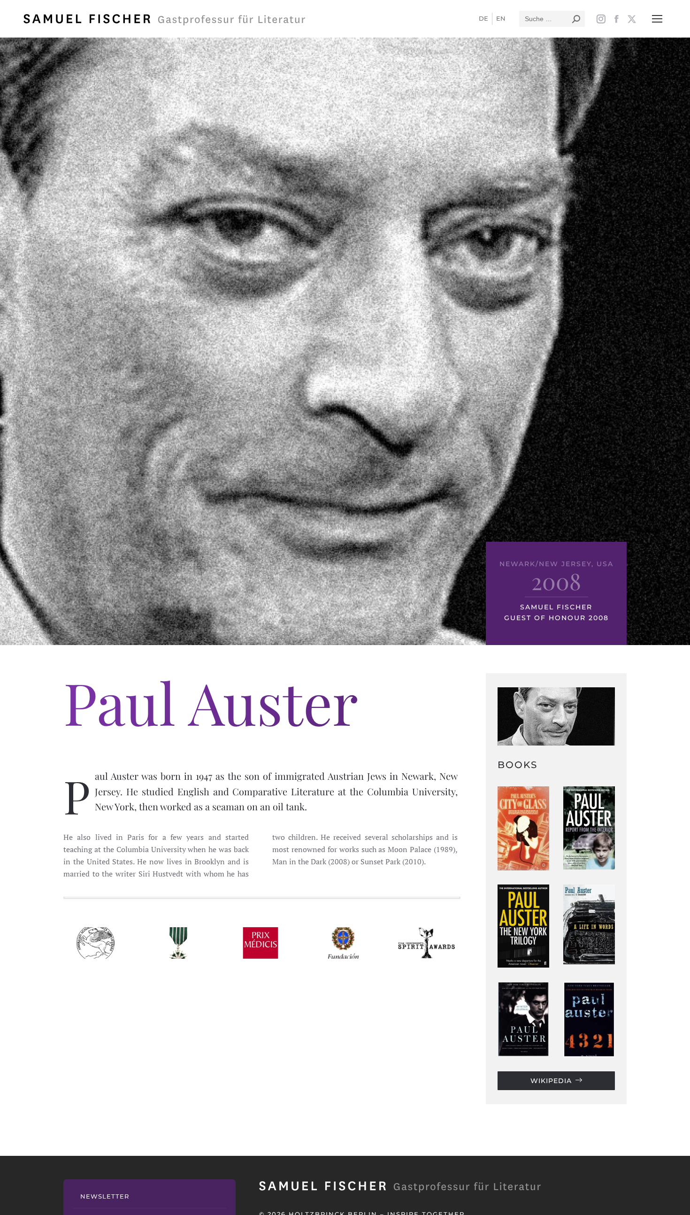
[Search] (576, 19)
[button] (657, 18)
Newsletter (104, 1196)
